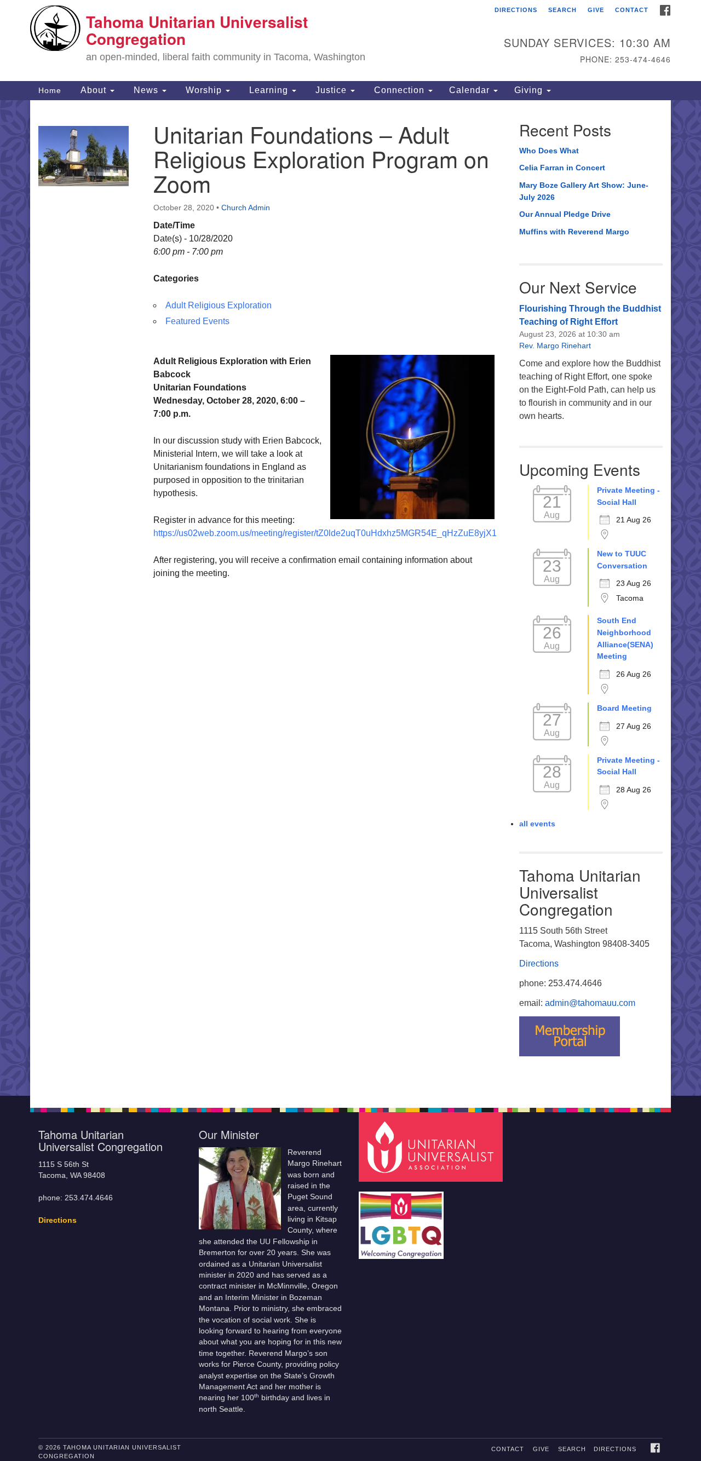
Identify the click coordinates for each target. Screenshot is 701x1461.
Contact (631, 10)
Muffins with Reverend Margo (574, 231)
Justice (331, 90)
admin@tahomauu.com (590, 1003)
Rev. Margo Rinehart (555, 345)
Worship (204, 90)
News (146, 90)
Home (49, 90)
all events (537, 823)
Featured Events (197, 321)
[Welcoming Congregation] (402, 1220)
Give (596, 10)
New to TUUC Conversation (622, 559)
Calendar (470, 90)
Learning (268, 90)
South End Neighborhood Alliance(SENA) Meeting (625, 638)
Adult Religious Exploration (218, 305)
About (93, 90)
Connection (399, 90)
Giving (529, 90)
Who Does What (549, 150)
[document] (350, 598)
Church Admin (245, 207)
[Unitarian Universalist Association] (432, 1146)
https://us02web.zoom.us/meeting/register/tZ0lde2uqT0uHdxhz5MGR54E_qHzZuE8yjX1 (325, 533)
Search (562, 10)
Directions (516, 10)
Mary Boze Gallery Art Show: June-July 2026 (583, 191)
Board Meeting (624, 708)
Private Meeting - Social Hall (628, 496)
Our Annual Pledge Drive (565, 214)
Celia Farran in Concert (562, 167)
